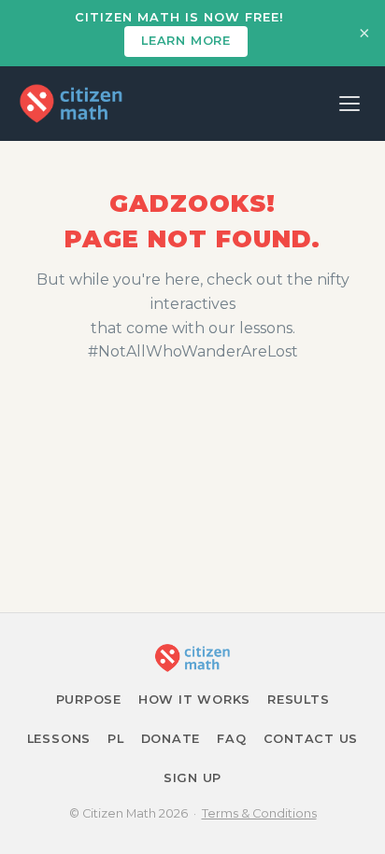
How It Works (194, 700)
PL (115, 739)
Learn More (186, 41)
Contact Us (311, 739)
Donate (171, 739)
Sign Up (192, 778)
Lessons (59, 739)
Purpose (88, 700)
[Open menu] (349, 103)
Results (298, 700)
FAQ (231, 739)
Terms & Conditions (259, 813)
